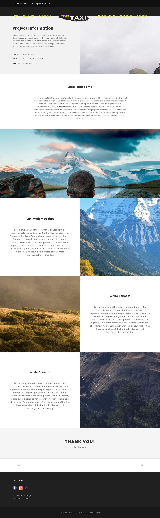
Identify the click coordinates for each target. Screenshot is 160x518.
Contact (142, 16)
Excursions (45, 16)
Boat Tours (126, 16)
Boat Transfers (106, 16)
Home (15, 16)
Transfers (28, 16)
